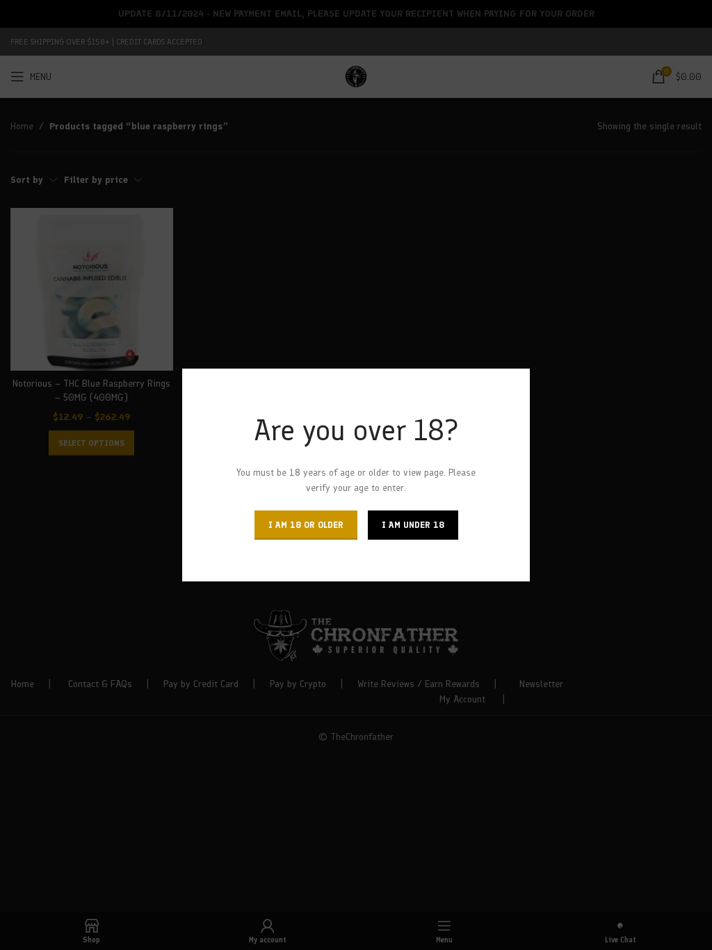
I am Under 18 (413, 525)
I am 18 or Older (305, 525)
